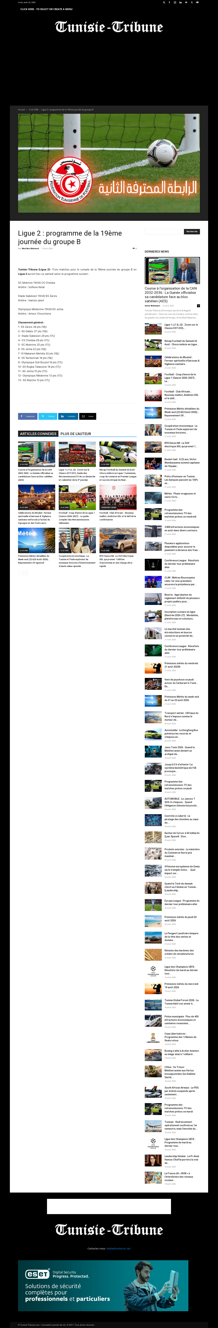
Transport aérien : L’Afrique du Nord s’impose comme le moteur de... (181, 716)
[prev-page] (20, 573)
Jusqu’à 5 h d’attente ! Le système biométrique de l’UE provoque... (180, 768)
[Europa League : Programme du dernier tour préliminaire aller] (153, 905)
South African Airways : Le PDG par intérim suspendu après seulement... (182, 1091)
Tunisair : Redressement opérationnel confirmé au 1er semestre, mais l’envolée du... (181, 1125)
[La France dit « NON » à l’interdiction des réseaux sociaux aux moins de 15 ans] (153, 1178)
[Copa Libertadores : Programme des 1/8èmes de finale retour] (153, 1038)
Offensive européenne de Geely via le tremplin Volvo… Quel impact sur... (182, 870)
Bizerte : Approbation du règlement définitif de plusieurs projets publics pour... (182, 598)
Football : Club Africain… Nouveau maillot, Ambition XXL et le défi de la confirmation (117, 516)
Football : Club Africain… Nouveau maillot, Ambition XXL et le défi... (181, 395)
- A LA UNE (33, 109)
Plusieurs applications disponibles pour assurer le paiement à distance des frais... (182, 546)
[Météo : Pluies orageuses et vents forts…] (153, 498)
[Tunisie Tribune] (109, 27)
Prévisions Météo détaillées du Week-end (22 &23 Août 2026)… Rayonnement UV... (182, 412)
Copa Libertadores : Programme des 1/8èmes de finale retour (180, 1037)
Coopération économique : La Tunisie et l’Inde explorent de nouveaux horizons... (181, 429)
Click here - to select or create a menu (46, 9)
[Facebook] (169, 2)
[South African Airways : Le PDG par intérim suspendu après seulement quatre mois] (153, 1092)
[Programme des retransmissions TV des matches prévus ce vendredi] (153, 514)
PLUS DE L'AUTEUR (75, 434)
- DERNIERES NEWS (108, 507)
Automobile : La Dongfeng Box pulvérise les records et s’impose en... (181, 733)
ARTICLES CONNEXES (38, 434)
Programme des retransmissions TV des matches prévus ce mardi (179, 1108)
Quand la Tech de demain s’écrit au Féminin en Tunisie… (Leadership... (181, 887)
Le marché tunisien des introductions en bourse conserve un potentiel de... (179, 632)
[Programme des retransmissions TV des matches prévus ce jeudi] (153, 786)
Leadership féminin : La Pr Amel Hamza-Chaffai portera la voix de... (182, 1159)
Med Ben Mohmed (30, 248)
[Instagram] (174, 2)
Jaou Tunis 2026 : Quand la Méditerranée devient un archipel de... (180, 750)
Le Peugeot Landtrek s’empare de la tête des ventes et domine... (181, 937)
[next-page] (26, 573)
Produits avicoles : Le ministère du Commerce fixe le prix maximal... (182, 852)
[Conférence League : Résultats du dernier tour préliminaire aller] (153, 565)
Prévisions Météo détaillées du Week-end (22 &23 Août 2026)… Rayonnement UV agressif (33, 559)
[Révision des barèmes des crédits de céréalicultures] (153, 955)
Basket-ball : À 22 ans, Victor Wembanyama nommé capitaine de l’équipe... (182, 462)
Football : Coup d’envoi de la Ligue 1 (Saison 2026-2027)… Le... (180, 378)
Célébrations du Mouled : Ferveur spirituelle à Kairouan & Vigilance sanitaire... (182, 360)
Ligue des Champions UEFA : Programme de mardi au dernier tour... (180, 1142)
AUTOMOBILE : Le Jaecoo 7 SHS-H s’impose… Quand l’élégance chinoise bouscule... (182, 802)
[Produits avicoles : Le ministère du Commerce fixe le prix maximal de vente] (153, 854)
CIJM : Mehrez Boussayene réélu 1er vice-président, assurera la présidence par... (181, 581)
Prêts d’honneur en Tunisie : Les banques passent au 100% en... (181, 480)
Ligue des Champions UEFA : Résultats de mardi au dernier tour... (181, 970)
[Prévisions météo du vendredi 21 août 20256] (153, 668)
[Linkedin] (180, 2)
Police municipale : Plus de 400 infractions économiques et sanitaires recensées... (182, 1020)
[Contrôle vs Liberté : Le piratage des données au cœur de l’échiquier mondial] (153, 820)
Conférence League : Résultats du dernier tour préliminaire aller (182, 564)
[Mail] (186, 2)
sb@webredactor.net (118, 1248)
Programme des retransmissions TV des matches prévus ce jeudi (178, 785)
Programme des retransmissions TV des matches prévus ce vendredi (180, 513)
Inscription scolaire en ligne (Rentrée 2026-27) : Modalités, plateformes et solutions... (182, 615)
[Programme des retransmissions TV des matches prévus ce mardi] (153, 1109)
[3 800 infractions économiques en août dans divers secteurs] (153, 531)
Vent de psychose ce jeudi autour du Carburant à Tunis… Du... (181, 683)
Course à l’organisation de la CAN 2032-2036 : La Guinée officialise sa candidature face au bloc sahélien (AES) (171, 294)
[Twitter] (191, 2)
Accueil (21, 109)
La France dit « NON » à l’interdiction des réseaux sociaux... (179, 1177)
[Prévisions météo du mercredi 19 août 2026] (153, 988)
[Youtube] (197, 2)
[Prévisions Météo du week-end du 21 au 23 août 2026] (153, 701)
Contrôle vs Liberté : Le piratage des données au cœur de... (182, 819)
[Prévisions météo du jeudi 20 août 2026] (153, 921)
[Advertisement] (77, 259)
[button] (164, 2)
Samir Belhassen (152, 305)
